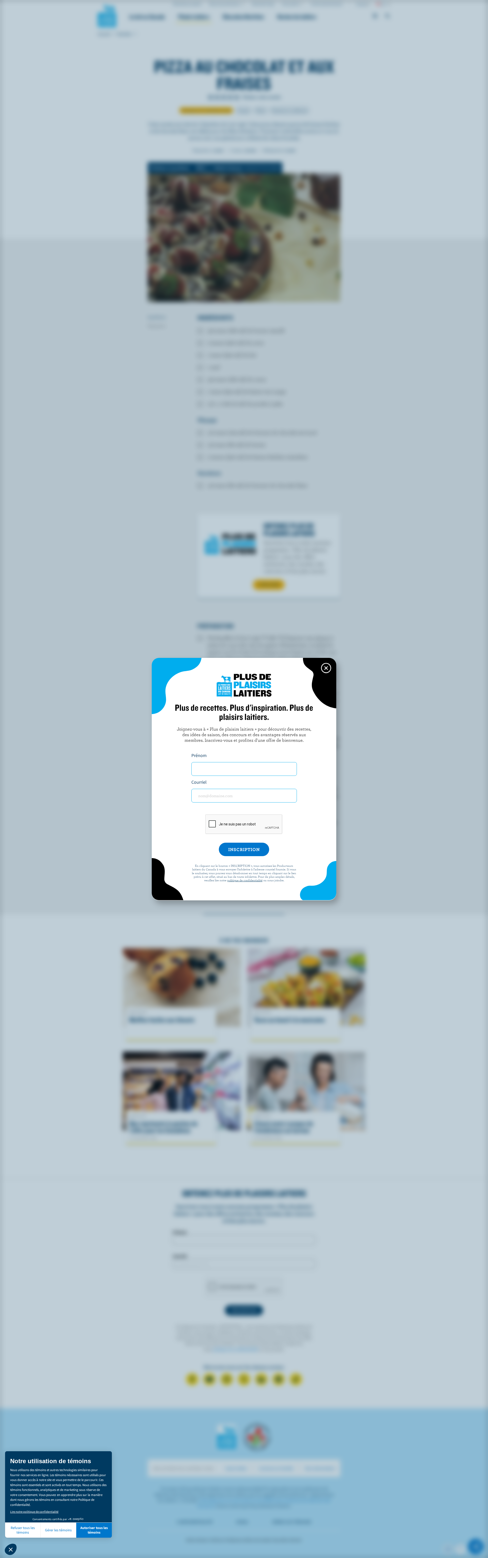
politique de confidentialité (245, 880)
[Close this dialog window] (326, 668)
